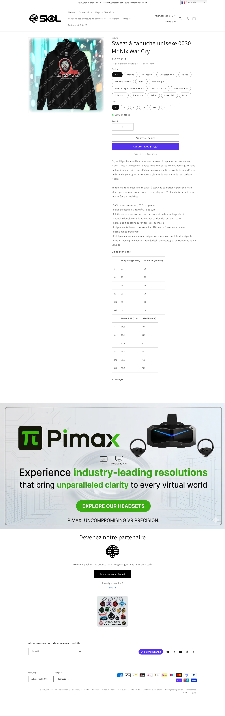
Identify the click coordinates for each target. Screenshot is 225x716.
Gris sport (120, 95)
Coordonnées (191, 689)
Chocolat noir (167, 74)
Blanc (185, 95)
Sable (154, 95)
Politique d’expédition (174, 689)
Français (190, 2)
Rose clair (169, 95)
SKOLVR (49, 689)
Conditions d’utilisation (152, 689)
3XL (166, 107)
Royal (141, 81)
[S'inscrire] (80, 651)
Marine (130, 74)
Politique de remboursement (103, 689)
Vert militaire (181, 88)
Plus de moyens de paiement (145, 154)
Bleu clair (138, 95)
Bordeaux (147, 74)
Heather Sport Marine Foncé (129, 88)
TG (143, 107)
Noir (117, 74)
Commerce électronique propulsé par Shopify (70, 689)
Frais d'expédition (120, 64)
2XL (154, 107)
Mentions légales (190, 693)
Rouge (185, 74)
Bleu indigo (158, 81)
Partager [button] (119, 379)
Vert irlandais (159, 88)
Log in (112, 587)
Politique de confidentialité (129, 689)
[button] (85, 12)
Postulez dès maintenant (112, 574)
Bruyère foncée (123, 81)
